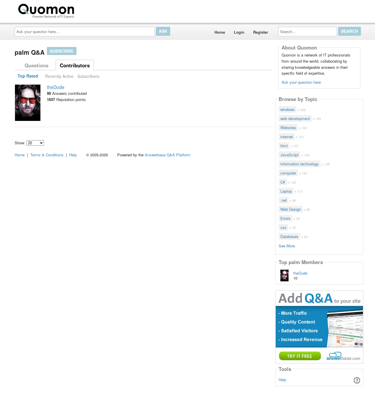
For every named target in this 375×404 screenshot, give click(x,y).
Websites (288, 127)
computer (288, 173)
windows (287, 109)
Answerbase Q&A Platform (167, 155)
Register (260, 32)
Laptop (286, 191)
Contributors (75, 65)
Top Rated (28, 76)
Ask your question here (301, 82)
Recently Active (59, 76)
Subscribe (62, 51)
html (284, 145)
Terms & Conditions (47, 155)
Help (282, 379)
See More (287, 245)
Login (239, 32)
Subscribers (88, 76)
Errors (285, 218)
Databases (289, 236)
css (283, 227)
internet (286, 136)
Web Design (290, 209)
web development (295, 118)
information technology (299, 164)
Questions (36, 65)
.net (283, 200)
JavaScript (289, 155)
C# (282, 182)
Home (219, 32)
